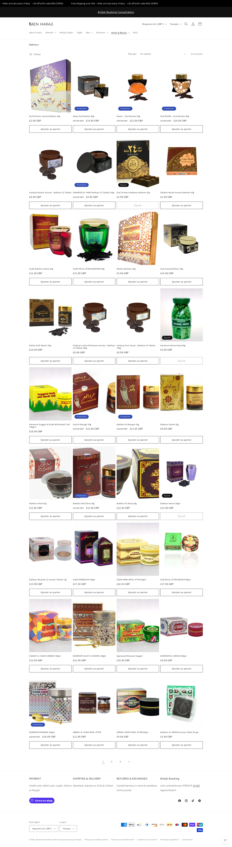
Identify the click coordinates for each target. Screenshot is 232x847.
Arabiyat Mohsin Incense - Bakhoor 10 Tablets (50, 192)
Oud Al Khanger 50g (82, 424)
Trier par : (132, 53)
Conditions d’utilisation (147, 839)
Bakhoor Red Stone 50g (84, 503)
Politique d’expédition (170, 839)
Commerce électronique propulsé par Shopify (62, 840)
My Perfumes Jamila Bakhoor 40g (44, 116)
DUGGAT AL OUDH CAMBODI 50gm (45, 656)
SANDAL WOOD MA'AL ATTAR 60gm (132, 732)
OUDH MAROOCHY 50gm (84, 579)
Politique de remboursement (96, 839)
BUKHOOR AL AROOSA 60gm (173, 656)
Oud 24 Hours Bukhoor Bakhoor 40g (133, 192)
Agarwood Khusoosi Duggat (129, 656)
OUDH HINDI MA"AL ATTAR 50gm (131, 579)
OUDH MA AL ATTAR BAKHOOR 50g (89, 269)
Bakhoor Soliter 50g (169, 424)
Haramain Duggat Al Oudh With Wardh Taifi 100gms (49, 425)
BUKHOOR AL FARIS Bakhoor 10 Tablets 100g (93, 192)
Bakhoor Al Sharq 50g (127, 503)
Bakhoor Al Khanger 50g (128, 424)
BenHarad (40, 840)
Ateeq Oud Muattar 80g (83, 116)
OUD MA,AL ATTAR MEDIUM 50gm (175, 579)
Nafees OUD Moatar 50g (40, 345)
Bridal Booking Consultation (116, 12)
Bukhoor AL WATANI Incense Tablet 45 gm (179, 732)
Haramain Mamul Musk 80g (173, 345)
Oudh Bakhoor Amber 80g (41, 269)
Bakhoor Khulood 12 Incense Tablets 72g (48, 579)
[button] (51, 32)
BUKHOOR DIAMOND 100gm (42, 732)
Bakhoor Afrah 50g (38, 503)
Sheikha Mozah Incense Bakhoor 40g (177, 192)
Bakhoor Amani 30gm (170, 503)
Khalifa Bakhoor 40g (126, 269)
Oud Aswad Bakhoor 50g (171, 269)
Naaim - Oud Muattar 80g (128, 116)
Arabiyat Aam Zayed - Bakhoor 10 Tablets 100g (136, 346)
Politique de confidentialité (122, 839)
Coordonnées (187, 839)
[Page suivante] (128, 761)
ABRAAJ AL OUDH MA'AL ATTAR (87, 732)
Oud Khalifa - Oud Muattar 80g (174, 116)
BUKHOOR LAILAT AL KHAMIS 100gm (89, 656)
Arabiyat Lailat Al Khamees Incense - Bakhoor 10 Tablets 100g (94, 346)
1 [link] (103, 761)
